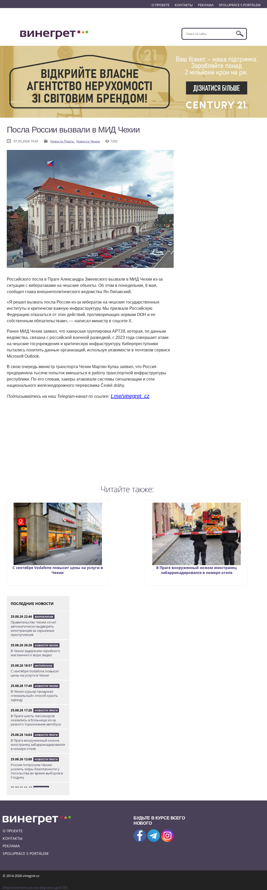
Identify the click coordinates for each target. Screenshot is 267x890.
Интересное (43, 665)
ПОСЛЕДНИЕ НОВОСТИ (32, 603)
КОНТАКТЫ (184, 5)
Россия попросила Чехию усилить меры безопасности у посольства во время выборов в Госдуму (37, 771)
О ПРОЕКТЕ (160, 5)
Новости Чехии (88, 141)
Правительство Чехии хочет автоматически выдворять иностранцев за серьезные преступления (33, 628)
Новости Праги (46, 710)
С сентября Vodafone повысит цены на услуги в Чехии (58, 570)
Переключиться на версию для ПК (35, 887)
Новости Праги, (62, 141)
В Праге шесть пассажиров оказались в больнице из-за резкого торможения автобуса (36, 720)
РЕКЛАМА (206, 5)
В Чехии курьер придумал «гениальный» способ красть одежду (34, 695)
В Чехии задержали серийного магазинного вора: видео (35, 652)
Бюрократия (44, 616)
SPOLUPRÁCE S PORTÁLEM (239, 5)
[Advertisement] (90, 445)
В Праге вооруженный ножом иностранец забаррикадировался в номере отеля (196, 570)
